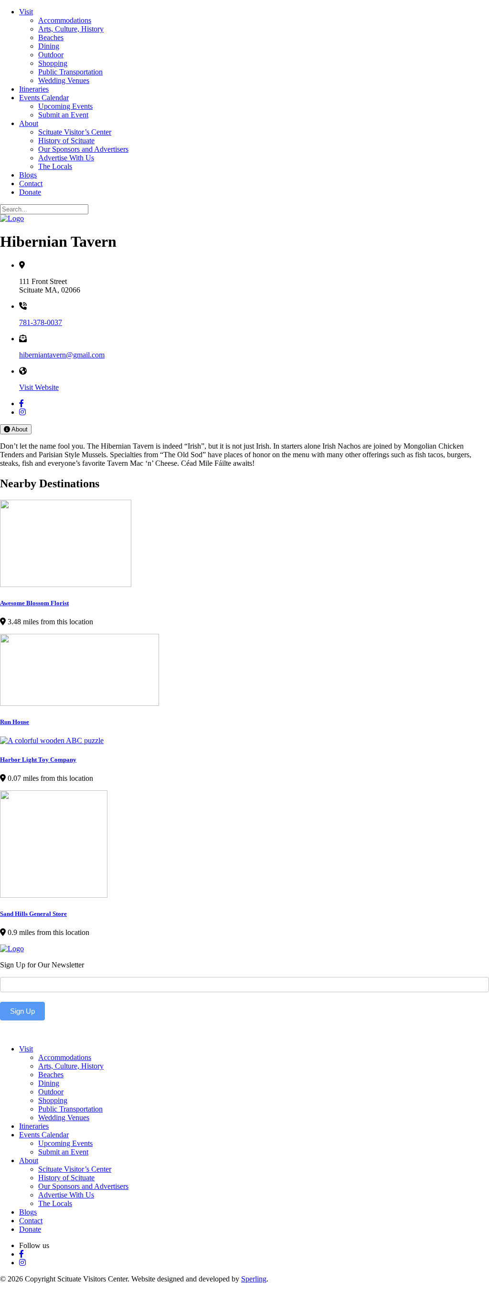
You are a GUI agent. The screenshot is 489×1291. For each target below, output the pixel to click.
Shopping (52, 63)
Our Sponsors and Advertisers (83, 149)
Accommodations (64, 20)
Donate (30, 192)
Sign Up (22, 1011)
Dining (48, 46)
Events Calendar (44, 98)
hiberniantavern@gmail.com (62, 355)
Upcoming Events (65, 106)
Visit (26, 12)
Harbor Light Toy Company (38, 759)
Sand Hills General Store (33, 913)
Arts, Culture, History (71, 29)
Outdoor (51, 55)
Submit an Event (63, 115)
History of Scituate (66, 140)
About (28, 123)
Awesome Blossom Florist (34, 603)
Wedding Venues (63, 80)
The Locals (55, 166)
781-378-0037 (40, 322)
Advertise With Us (66, 158)
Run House (14, 721)
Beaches (51, 37)
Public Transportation (70, 72)
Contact (31, 183)
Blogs (28, 175)
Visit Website (39, 387)
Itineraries (34, 89)
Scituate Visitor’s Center (74, 132)
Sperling (253, 1279)
